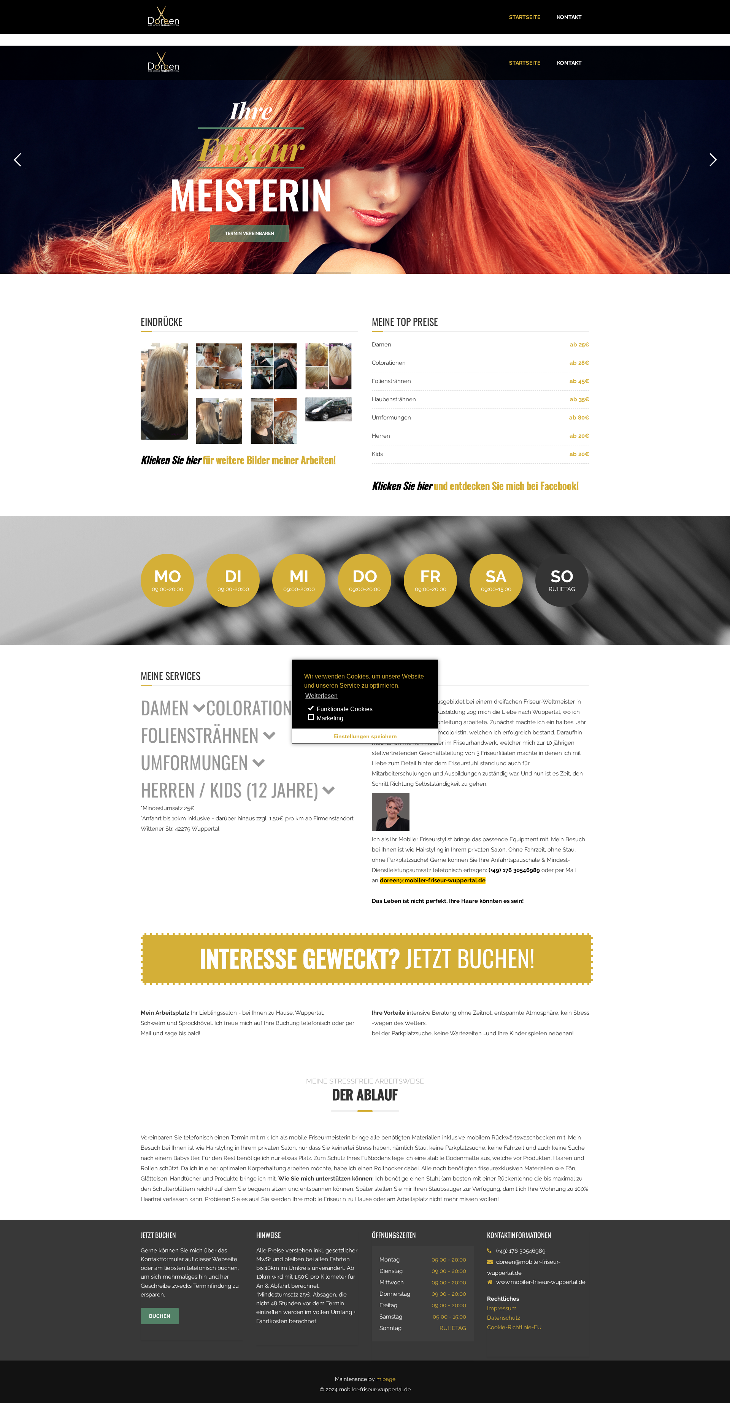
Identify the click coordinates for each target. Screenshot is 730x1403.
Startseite (524, 17)
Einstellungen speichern (365, 736)
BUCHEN (159, 1316)
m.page (385, 1379)
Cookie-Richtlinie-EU (514, 1327)
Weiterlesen (321, 695)
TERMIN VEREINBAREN (249, 233)
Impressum (502, 1308)
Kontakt (569, 17)
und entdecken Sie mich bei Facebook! (475, 485)
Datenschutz (503, 1317)
